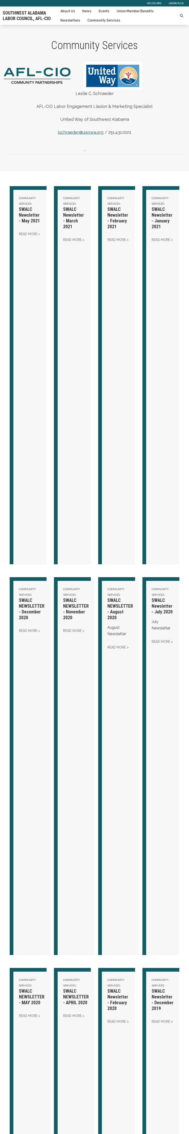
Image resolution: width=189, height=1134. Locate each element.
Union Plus (176, 3)
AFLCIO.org (154, 3)
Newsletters (70, 20)
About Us (67, 11)
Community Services (103, 20)
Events (104, 11)
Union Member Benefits (135, 11)
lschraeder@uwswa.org (80, 132)
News (86, 11)
